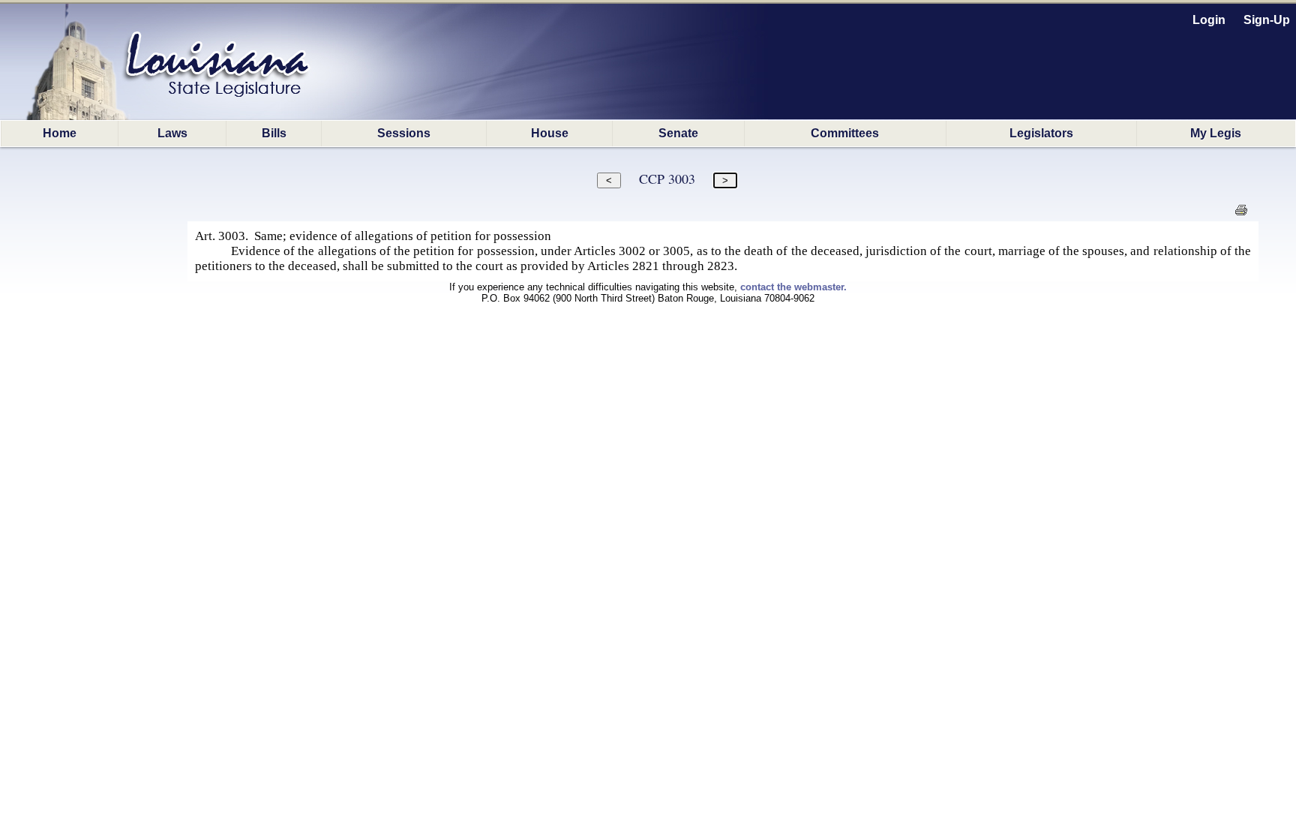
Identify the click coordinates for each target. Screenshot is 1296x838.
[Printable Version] (1241, 214)
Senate (678, 133)
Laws (173, 133)
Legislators (1041, 133)
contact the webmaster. (793, 287)
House (549, 133)
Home (59, 133)
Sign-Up (1267, 20)
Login (1209, 20)
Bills (274, 133)
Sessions (403, 133)
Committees (845, 133)
